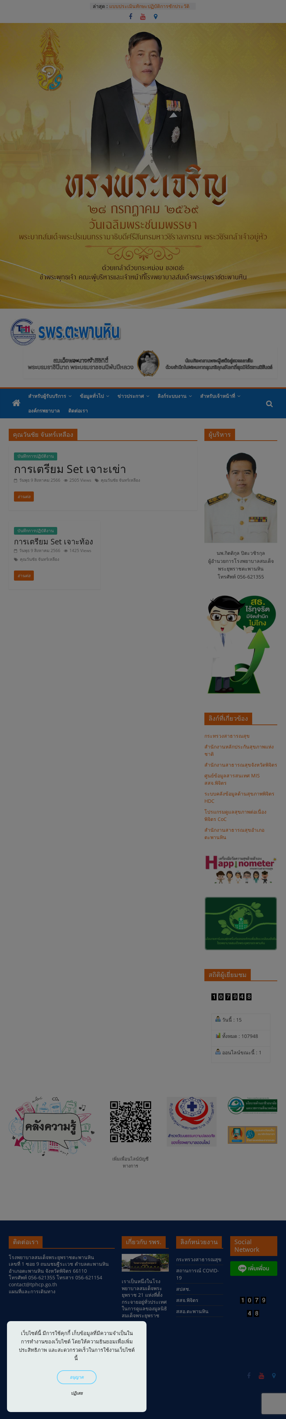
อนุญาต (77, 1377)
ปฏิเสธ (77, 1393)
